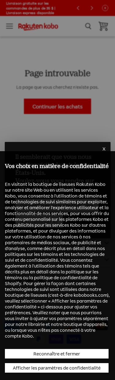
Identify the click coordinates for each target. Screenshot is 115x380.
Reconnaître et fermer (56, 354)
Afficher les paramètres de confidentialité (57, 368)
